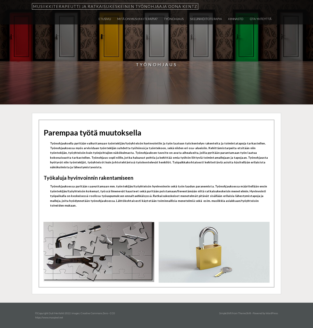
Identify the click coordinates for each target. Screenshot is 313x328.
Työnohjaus (174, 19)
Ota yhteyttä (260, 19)
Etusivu (105, 19)
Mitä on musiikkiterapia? (137, 19)
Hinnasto (235, 19)
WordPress (272, 313)
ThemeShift (244, 313)
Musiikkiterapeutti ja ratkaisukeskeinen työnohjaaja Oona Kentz (115, 6)
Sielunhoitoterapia (206, 19)
